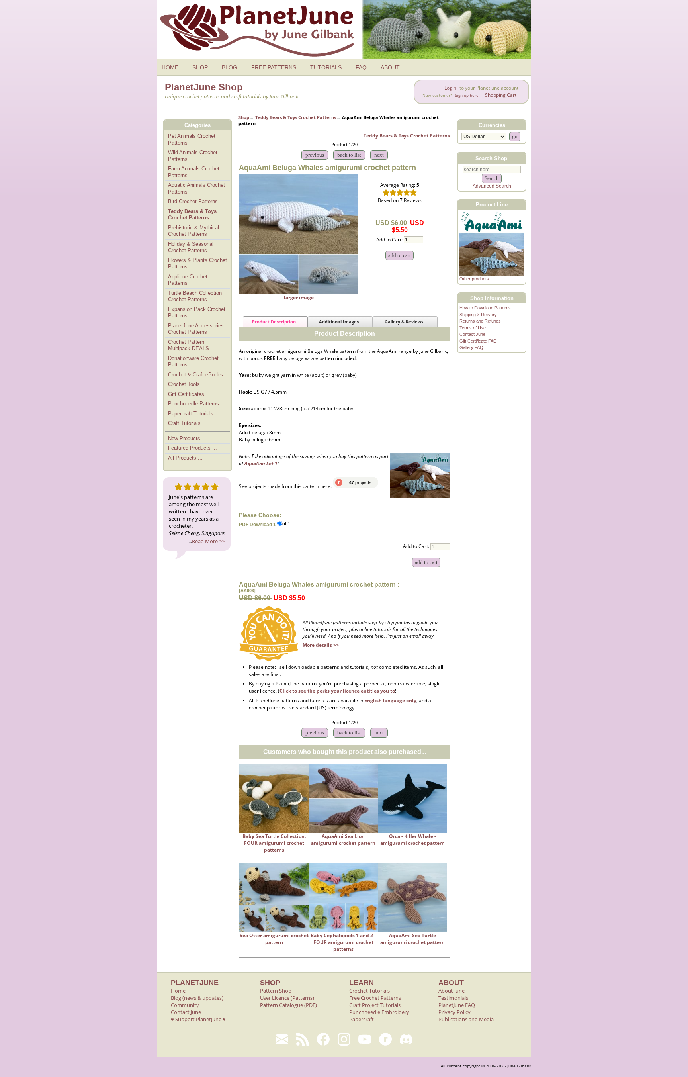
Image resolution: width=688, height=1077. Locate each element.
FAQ (361, 67)
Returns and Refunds (480, 321)
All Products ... (185, 458)
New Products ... (187, 438)
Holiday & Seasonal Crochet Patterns (190, 247)
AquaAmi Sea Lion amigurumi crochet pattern (343, 839)
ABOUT (390, 67)
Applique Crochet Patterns (187, 280)
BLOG (229, 67)
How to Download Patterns (485, 307)
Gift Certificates (186, 394)
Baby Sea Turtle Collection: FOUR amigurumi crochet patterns (274, 843)
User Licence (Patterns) (287, 997)
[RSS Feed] (302, 1039)
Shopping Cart (500, 95)
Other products (474, 278)
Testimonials (453, 997)
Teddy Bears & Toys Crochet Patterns (295, 117)
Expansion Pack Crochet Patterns (196, 312)
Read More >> (208, 541)
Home (178, 990)
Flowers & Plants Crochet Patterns (197, 263)
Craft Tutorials (184, 423)
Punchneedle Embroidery (379, 1012)
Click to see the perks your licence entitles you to (337, 690)
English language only (390, 700)
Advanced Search (492, 186)
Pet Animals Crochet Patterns (191, 139)
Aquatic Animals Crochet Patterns (196, 188)
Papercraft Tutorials (190, 414)
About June (451, 990)
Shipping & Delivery (478, 314)
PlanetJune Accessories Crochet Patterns (196, 329)
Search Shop (491, 158)
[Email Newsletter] (282, 1039)
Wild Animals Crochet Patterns (192, 155)
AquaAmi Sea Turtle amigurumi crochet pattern (412, 939)
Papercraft (361, 1019)
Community (185, 1004)
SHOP (200, 67)
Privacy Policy (454, 1012)
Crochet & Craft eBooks (195, 375)
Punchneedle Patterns (193, 404)
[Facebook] (323, 1039)
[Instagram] (344, 1039)
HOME (170, 67)
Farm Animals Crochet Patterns (193, 172)
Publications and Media (466, 1019)
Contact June (472, 334)
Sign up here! (467, 95)
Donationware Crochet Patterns (193, 361)
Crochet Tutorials (369, 990)
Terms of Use (472, 327)
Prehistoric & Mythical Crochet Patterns (193, 231)
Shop (243, 117)
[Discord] (406, 1039)
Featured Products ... (192, 448)
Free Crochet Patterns (375, 997)
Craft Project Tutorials (375, 1004)
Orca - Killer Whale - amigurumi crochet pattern (412, 839)
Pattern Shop (275, 990)
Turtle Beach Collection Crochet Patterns (195, 296)
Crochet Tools (184, 384)
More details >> (321, 645)
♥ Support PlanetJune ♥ (198, 1019)
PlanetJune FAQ (456, 1004)
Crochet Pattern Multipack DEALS (188, 345)
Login (450, 87)
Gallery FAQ (471, 347)
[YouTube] (364, 1039)
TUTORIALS (326, 67)
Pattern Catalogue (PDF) (288, 1004)
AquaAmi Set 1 (261, 463)
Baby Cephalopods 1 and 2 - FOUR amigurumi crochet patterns (343, 942)
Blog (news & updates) (197, 997)
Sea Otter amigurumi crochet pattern (274, 939)
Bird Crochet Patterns (193, 201)
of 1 (286, 524)
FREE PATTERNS (273, 67)
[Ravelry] (385, 1039)
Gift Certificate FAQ (478, 341)
